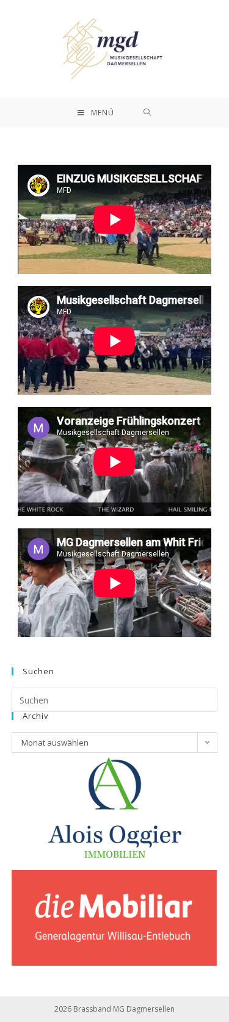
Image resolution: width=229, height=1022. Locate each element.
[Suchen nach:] (147, 113)
